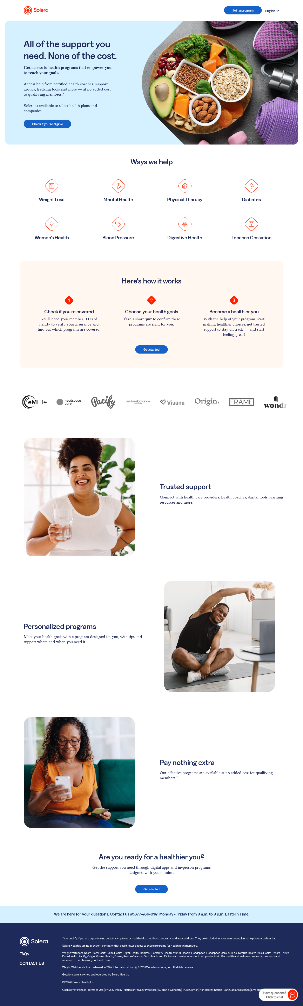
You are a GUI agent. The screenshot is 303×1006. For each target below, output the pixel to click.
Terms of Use (95, 990)
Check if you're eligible (47, 124)
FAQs (24, 953)
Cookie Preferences (74, 990)
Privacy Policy (113, 990)
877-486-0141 (146, 914)
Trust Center (190, 990)
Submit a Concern (169, 990)
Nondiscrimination (211, 990)
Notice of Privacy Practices (140, 990)
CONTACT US (32, 963)
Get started (151, 349)
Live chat (256, 990)
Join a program (243, 10)
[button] (272, 10)
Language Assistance (237, 990)
